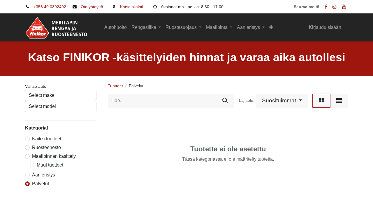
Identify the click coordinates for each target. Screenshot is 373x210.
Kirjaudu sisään (325, 27)
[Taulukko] (321, 101)
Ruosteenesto (46, 147)
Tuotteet (115, 85)
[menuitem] (115, 27)
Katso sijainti (131, 6)
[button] (271, 27)
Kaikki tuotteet (46, 138)
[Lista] (339, 101)
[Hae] (225, 101)
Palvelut (40, 183)
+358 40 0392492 (50, 6)
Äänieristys (43, 174)
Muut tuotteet (50, 164)
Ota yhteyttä (92, 6)
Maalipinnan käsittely (54, 156)
